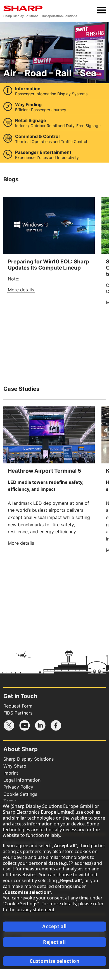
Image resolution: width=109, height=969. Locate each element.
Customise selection (55, 961)
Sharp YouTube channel (24, 725)
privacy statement (35, 909)
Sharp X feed (9, 725)
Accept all (54, 926)
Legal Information (22, 780)
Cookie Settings (20, 794)
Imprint (10, 773)
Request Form (17, 706)
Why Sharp (14, 766)
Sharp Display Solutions (28, 759)
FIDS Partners (17, 713)
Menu (101, 10)
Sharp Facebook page (55, 725)
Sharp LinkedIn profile (40, 725)
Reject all (54, 942)
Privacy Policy (18, 787)
